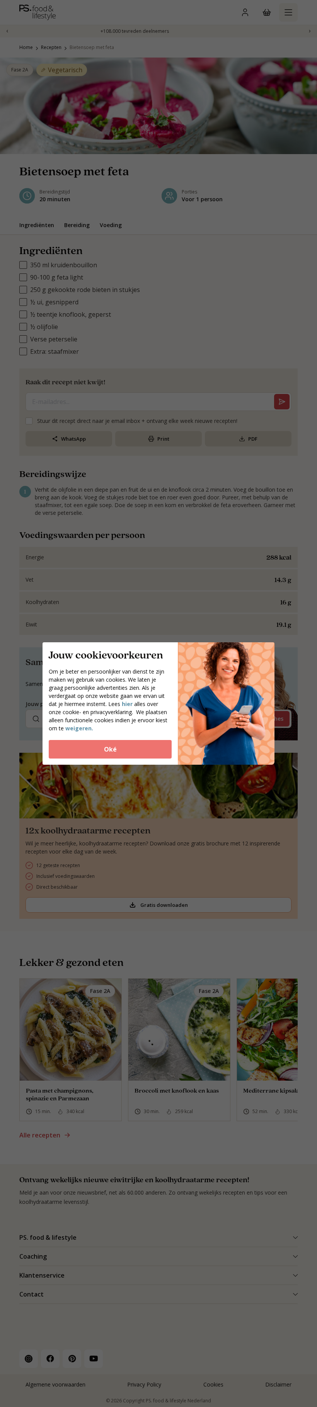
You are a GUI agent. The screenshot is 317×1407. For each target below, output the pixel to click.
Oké (110, 749)
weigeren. (79, 728)
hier (128, 704)
